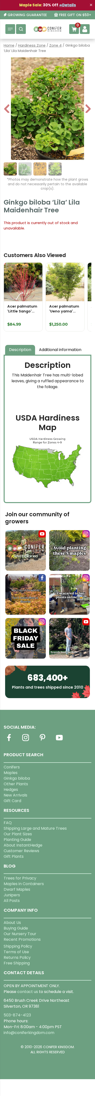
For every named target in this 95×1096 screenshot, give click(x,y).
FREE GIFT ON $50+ (75, 15)
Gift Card (12, 801)
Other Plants (16, 784)
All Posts (12, 900)
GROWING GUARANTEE (27, 15)
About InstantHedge (23, 845)
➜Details (67, 5)
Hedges (11, 789)
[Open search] (21, 29)
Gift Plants (14, 856)
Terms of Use (16, 952)
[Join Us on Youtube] (59, 740)
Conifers (12, 767)
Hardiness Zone (32, 45)
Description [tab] (20, 349)
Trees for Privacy (20, 878)
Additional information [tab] (60, 349)
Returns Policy (17, 957)
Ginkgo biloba (17, 778)
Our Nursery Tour (20, 934)
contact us (27, 991)
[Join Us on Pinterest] (42, 740)
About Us (12, 922)
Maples (11, 772)
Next (88, 109)
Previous (7, 109)
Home (9, 45)
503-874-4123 (17, 1015)
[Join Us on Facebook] (9, 740)
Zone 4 (55, 45)
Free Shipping (17, 963)
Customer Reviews (21, 851)
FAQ (8, 823)
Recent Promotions (22, 939)
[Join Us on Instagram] (25, 740)
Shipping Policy (18, 946)
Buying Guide (16, 928)
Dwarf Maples (17, 889)
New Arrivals (15, 795)
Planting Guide (17, 839)
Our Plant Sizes (18, 834)
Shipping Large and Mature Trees (35, 828)
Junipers (12, 895)
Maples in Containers (24, 884)
